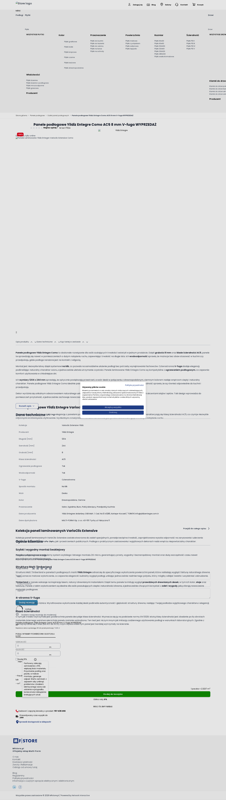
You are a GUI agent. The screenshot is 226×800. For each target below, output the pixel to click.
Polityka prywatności (134, 385)
